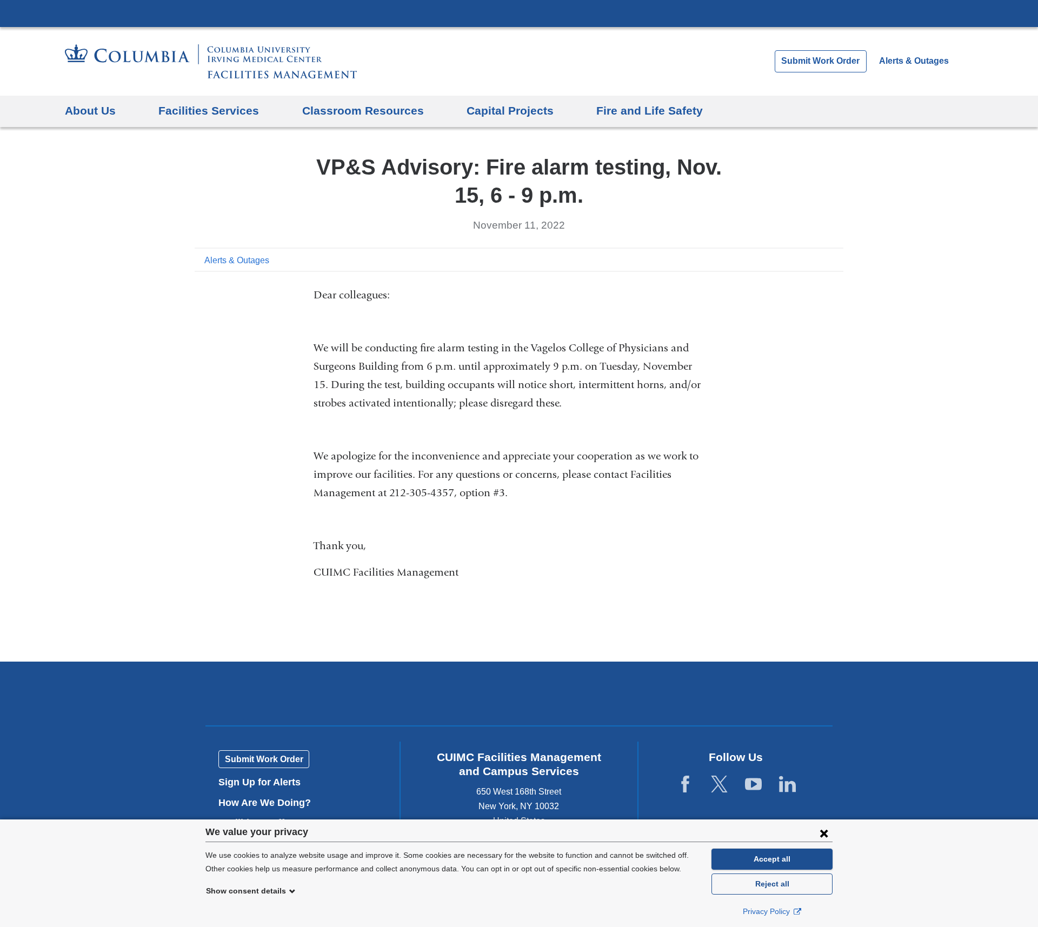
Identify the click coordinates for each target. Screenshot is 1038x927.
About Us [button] (90, 110)
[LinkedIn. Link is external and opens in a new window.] (787, 784)
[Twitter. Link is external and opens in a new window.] (719, 784)
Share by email (835, 259)
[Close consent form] (824, 833)
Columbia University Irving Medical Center (519, 13)
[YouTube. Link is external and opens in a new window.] (753, 784)
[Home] (211, 61)
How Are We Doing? (268, 802)
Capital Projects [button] (510, 110)
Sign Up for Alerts (259, 782)
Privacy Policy (767, 911)
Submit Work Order (820, 60)
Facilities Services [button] (208, 110)
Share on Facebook (783, 259)
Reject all (772, 883)
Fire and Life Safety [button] (649, 110)
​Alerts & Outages (236, 260)
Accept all (772, 859)
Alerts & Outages (914, 60)
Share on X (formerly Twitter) (801, 259)
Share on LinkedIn (818, 259)
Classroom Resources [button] (363, 110)
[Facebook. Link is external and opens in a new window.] (685, 784)
